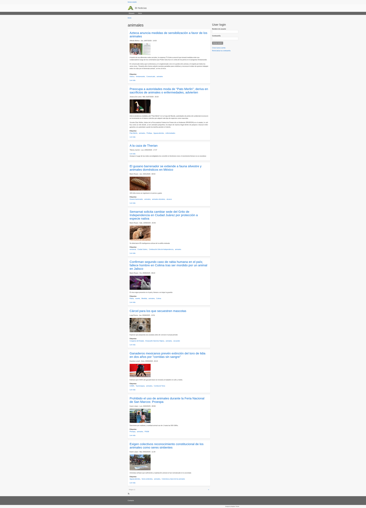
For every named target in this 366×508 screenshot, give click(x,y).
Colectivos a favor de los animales (173, 479)
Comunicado (150, 76)
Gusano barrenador (136, 199)
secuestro (176, 341)
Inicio (140, 13)
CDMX (132, 386)
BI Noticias (141, 8)
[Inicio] (131, 8)
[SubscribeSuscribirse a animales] (128, 493)
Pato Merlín (133, 133)
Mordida (144, 298)
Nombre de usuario (219, 29)
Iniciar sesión (132, 2)
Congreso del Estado (137, 341)
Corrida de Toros (159, 386)
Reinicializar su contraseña (221, 50)
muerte (137, 298)
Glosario (131, 13)
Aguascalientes (158, 133)
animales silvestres (158, 199)
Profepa (149, 133)
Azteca (132, 76)
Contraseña (216, 36)
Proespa (132, 431)
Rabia (132, 298)
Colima (158, 298)
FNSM (147, 431)
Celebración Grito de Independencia (161, 249)
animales (160, 76)
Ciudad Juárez (142, 249)
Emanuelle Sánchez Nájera (154, 341)
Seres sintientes (147, 479)
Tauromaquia (140, 386)
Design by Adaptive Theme (232, 506)
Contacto (131, 500)
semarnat (133, 249)
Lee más (132, 80)
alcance (169, 199)
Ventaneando (140, 76)
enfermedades (170, 133)
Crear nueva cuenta (218, 48)
